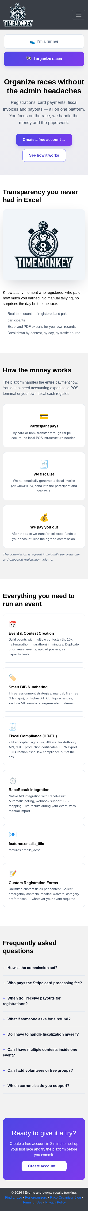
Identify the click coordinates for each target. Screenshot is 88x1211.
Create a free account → (44, 140)
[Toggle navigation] (78, 14)
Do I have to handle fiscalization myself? (43, 1034)
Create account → (44, 1166)
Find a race (13, 1197)
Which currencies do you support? (38, 1086)
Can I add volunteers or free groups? (40, 1070)
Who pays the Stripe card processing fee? (45, 983)
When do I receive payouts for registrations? (32, 1001)
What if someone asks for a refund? (39, 1019)
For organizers (36, 1197)
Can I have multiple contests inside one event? (40, 1052)
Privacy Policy (55, 1202)
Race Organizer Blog (65, 1197)
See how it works (44, 155)
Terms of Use (32, 1202)
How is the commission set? (32, 968)
